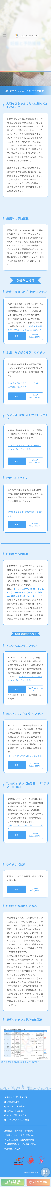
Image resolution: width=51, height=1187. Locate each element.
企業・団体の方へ (28, 1135)
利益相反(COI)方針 (12, 1148)
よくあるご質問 (11, 1139)
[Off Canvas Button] (4, 36)
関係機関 (18, 1130)
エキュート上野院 (15, 1110)
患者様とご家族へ (30, 1144)
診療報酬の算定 (27, 1139)
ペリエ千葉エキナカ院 (16, 1115)
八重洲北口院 (13, 1101)
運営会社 (8, 1130)
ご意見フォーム (11, 1135)
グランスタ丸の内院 (15, 1106)
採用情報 (29, 1130)
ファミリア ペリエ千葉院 (18, 1119)
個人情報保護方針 (12, 1144)
